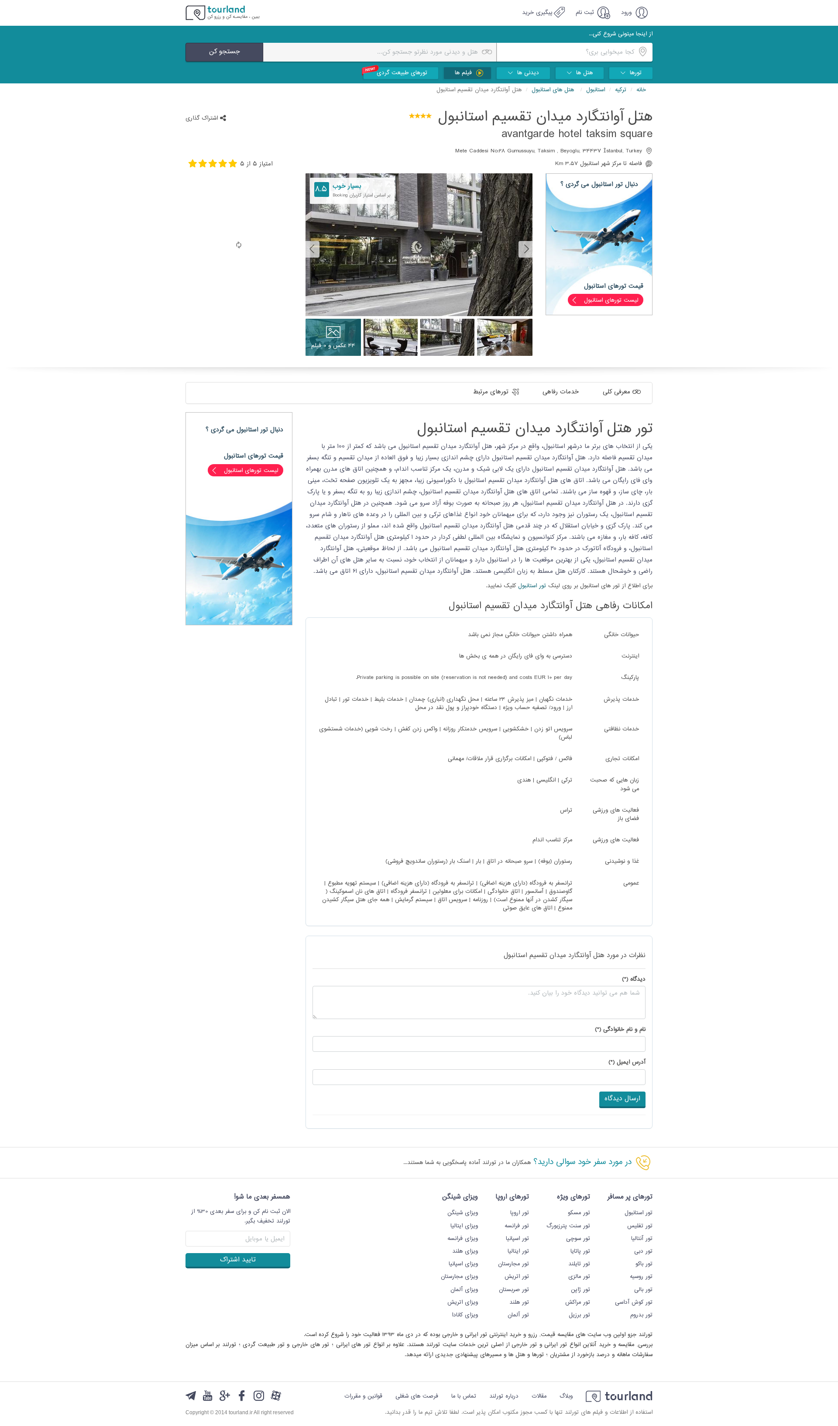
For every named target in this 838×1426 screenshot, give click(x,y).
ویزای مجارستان (459, 1276)
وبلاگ (566, 1396)
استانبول (595, 90)
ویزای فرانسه (462, 1238)
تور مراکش (577, 1302)
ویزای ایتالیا (464, 1226)
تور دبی (643, 1251)
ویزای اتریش (462, 1302)
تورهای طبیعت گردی (402, 73)
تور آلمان (518, 1315)
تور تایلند (579, 1264)
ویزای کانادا (465, 1315)
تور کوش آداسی (634, 1302)
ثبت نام (586, 12)
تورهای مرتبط (492, 391)
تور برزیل (579, 1315)
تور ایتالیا (518, 1251)
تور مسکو (579, 1213)
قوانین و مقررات (363, 1396)
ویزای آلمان (464, 1290)
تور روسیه (641, 1276)
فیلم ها (464, 73)
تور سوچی (578, 1238)
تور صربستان (514, 1290)
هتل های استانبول (554, 90)
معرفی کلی (617, 391)
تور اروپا (519, 1213)
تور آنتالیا (642, 1238)
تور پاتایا (580, 1251)
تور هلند (519, 1302)
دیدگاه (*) (634, 979)
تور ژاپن (580, 1290)
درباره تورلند (504, 1396)
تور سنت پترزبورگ (568, 1226)
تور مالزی (579, 1276)
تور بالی (643, 1290)
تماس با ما (463, 1396)
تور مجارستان (513, 1264)
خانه (641, 90)
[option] (419, 249)
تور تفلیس (640, 1226)
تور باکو (644, 1264)
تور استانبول (532, 586)
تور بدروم (641, 1315)
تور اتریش (517, 1276)
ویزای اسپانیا (463, 1264)
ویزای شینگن (462, 1213)
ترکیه (620, 90)
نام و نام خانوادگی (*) (620, 1030)
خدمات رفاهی (562, 391)
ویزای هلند (465, 1251)
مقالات (539, 1396)
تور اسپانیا (517, 1238)
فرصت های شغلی (416, 1396)
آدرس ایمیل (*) (627, 1062)
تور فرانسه (517, 1226)
